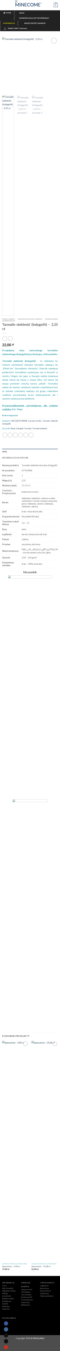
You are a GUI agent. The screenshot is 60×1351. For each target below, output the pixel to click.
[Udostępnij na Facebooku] (10, 435)
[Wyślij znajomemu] (20, 435)
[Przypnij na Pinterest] (25, 435)
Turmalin (27, 428)
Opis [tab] (4, 452)
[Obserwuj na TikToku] (6, 1335)
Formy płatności (27, 1300)
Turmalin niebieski (39, 428)
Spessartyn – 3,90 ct (11, 1266)
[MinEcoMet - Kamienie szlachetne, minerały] (30, 5)
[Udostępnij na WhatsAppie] (4, 435)
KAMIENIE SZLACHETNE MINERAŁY (30, 319)
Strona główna (8, 319)
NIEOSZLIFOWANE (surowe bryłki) (26, 421)
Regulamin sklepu (9, 1291)
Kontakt (5, 1304)
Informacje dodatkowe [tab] (15, 458)
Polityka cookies (8, 1299)
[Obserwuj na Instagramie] (6, 1329)
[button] (4, 5)
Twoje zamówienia (46, 1296)
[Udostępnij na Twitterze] (15, 435)
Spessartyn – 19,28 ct (41, 1266)
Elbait (13, 428)
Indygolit (19, 428)
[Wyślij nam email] (6, 1341)
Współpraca (6, 1301)
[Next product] (4, 338)
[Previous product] (10, 338)
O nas (4, 1286)
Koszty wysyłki (26, 1297)
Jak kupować (25, 1292)
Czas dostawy (26, 1295)
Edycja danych (45, 1291)
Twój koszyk (44, 1293)
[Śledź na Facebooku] (6, 1323)
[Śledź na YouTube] (6, 1347)
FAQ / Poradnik (7, 1288)
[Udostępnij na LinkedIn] (31, 435)
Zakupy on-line (26, 1289)
